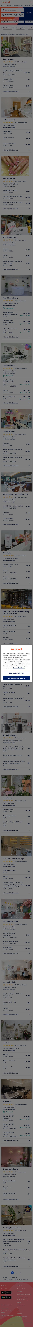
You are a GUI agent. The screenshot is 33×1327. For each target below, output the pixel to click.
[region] (16, 663)
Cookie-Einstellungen (16, 673)
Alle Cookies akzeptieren (16, 678)
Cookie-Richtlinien (19, 668)
